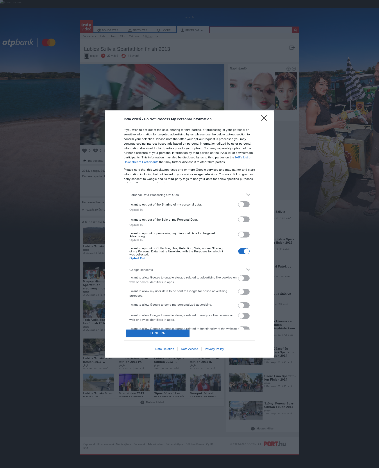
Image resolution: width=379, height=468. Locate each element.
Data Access (189, 349)
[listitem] (189, 194)
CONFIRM (158, 333)
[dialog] (189, 234)
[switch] (244, 204)
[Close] (265, 119)
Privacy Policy (214, 349)
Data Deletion (164, 349)
